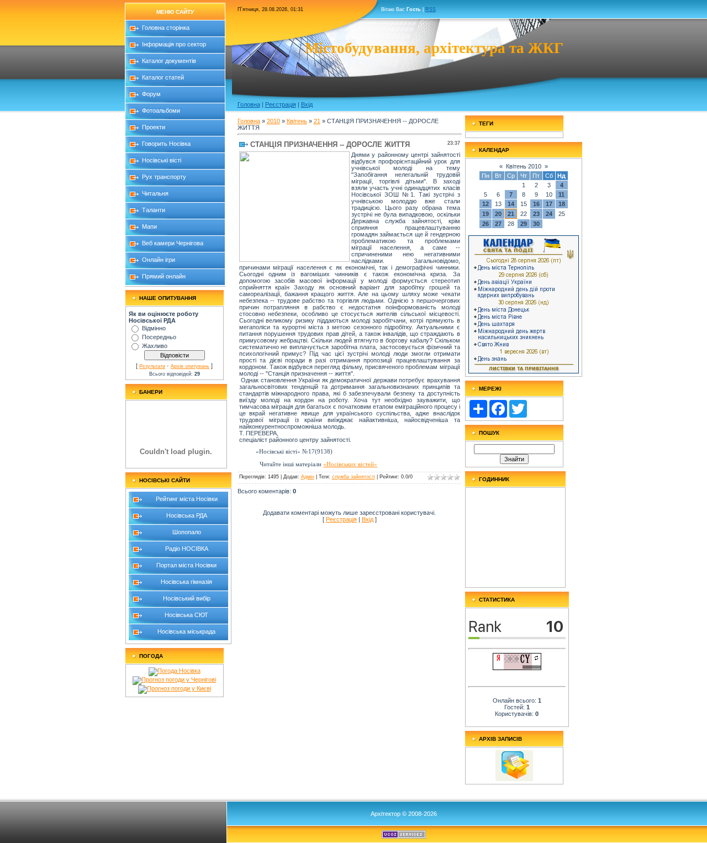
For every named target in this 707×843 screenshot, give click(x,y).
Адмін (307, 477)
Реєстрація (280, 104)
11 (561, 194)
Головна (249, 104)
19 (485, 213)
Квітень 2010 (523, 166)
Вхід (307, 104)
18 (561, 204)
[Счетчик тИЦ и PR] (517, 668)
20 (498, 213)
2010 (273, 121)
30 (536, 223)
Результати (152, 366)
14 (511, 204)
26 (485, 223)
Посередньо (159, 337)
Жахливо (154, 346)
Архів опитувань (190, 366)
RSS (430, 9)
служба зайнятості (353, 477)
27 (498, 223)
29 (523, 223)
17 (549, 204)
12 (485, 204)
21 (317, 121)
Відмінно (154, 328)
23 (536, 213)
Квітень (297, 121)
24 (549, 213)
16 (536, 204)
